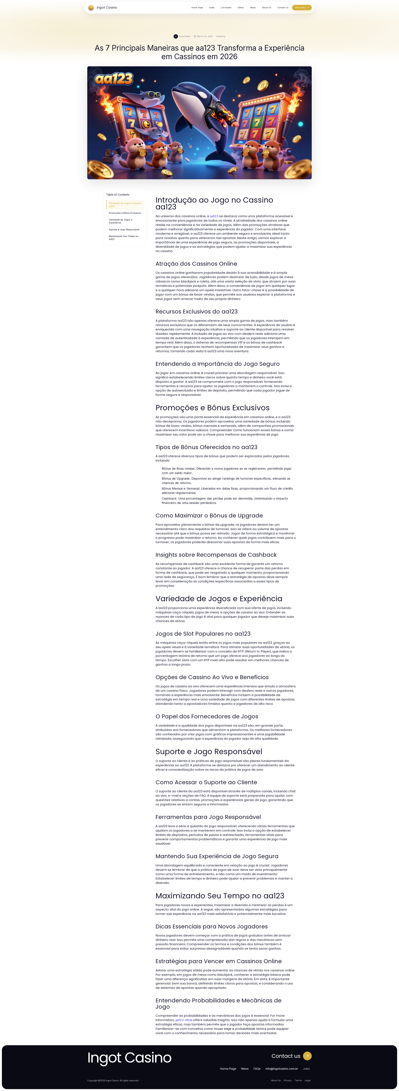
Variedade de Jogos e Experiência (120, 221)
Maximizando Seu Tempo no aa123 (123, 237)
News (245, 1069)
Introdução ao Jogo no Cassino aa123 (125, 204)
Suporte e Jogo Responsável (124, 229)
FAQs (257, 1069)
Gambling (220, 36)
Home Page (228, 1069)
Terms (298, 1080)
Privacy (288, 1080)
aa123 (214, 216)
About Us (276, 1080)
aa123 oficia (183, 1020)
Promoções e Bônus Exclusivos (125, 213)
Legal (307, 1080)
